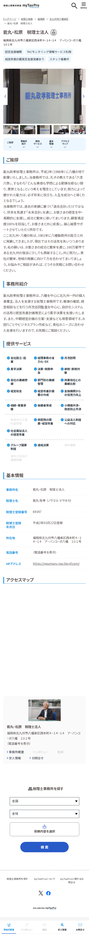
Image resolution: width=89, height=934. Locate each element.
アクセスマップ (65, 142)
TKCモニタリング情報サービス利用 (49, 52)
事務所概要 (8, 929)
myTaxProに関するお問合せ (72, 880)
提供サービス (37, 142)
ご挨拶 (10, 142)
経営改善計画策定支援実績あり (24, 59)
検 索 (44, 847)
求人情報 (62, 929)
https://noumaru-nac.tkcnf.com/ (56, 563)
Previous (5, 96)
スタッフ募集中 (59, 59)
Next (83, 96)
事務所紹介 (24, 142)
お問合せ (80, 929)
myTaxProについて (44, 878)
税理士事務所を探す (17, 878)
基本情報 (51, 142)
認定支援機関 (13, 52)
